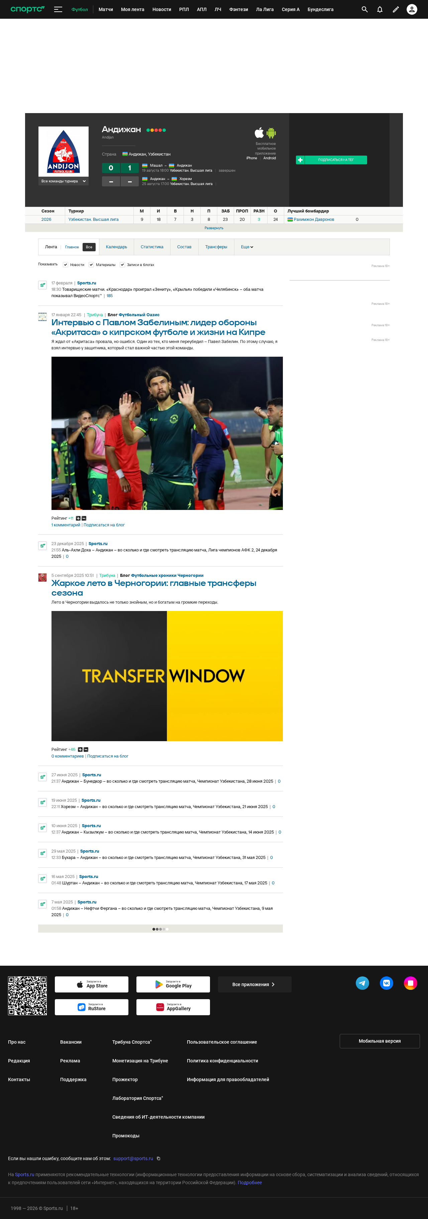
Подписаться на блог (104, 525)
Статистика (152, 247)
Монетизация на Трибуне (140, 1060)
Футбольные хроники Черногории (167, 575)
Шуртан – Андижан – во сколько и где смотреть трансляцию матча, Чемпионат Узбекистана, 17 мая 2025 (164, 883)
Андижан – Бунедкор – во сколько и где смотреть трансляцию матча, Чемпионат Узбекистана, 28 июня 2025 (167, 781)
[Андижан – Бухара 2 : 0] (148, 130)
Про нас (16, 1042)
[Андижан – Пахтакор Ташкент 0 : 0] (152, 130)
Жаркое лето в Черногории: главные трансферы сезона (153, 588)
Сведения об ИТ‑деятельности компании (158, 1117)
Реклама (70, 1060)
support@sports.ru (133, 1158)
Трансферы (216, 247)
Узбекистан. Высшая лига (191, 170)
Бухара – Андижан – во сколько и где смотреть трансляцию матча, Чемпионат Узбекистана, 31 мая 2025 (163, 857)
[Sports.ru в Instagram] (412, 984)
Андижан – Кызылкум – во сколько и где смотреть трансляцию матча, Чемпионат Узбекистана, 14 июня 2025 (168, 832)
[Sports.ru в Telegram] (364, 984)
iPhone (251, 158)
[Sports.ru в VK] (388, 984)
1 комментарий (65, 525)
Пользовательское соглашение (222, 1042)
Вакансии (71, 1042)
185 (110, 295)
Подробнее (250, 1182)
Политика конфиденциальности (222, 1060)
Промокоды (125, 1135)
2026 (46, 219)
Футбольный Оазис (139, 315)
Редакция (19, 1060)
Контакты (19, 1079)
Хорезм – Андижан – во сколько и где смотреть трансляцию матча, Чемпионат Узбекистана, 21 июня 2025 (164, 806)
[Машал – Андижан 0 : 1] (164, 130)
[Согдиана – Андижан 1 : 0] (156, 130)
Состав (184, 247)
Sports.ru (86, 283)
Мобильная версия (380, 1041)
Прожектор (125, 1079)
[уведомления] (380, 9)
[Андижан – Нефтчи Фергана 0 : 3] (160, 130)
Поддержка (73, 1079)
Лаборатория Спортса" (137, 1098)
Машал (156, 165)
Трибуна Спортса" (132, 1042)
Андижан (184, 165)
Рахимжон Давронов (314, 219)
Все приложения (250, 984)
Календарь (116, 247)
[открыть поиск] (365, 9)
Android (269, 158)
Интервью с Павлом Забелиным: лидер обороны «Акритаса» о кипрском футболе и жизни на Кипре (158, 328)
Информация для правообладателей (228, 1079)
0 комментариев (67, 756)
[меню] (58, 9)
